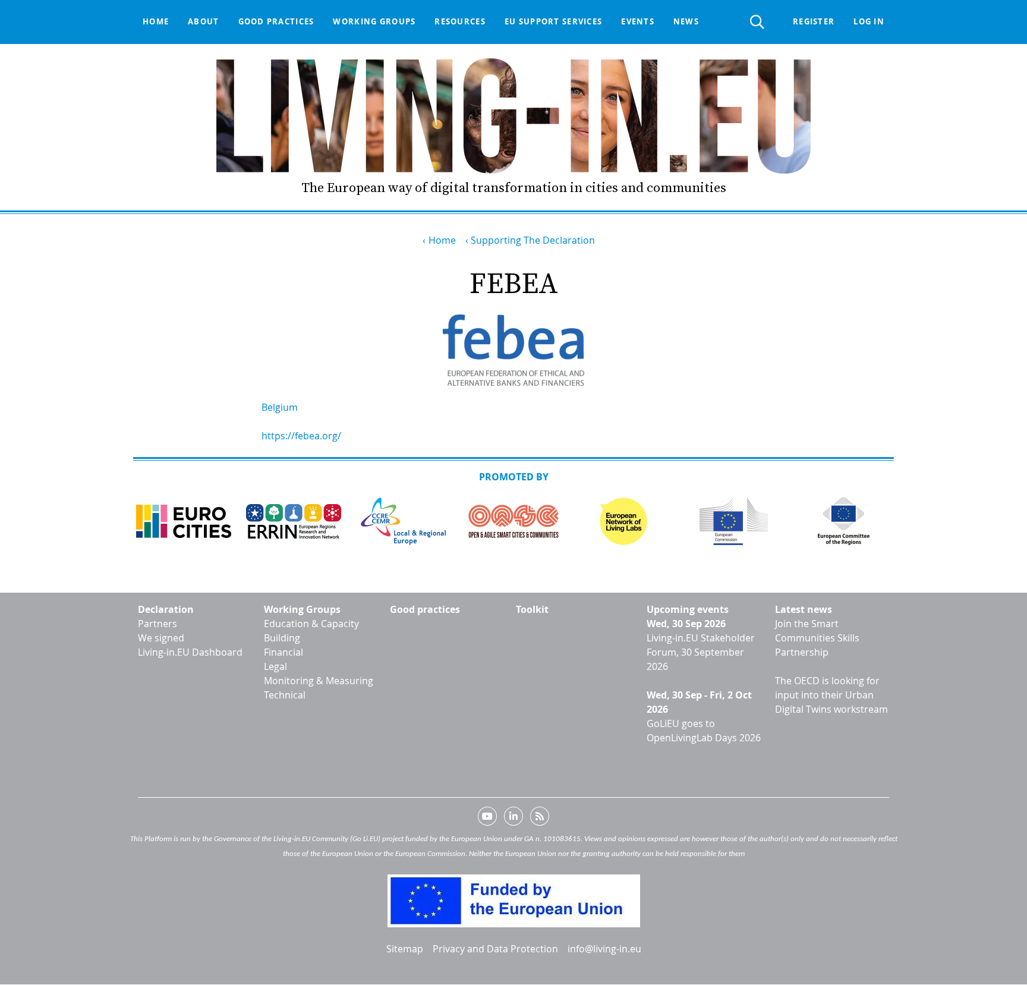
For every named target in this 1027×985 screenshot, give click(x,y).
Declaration (166, 609)
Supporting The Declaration (533, 240)
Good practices (276, 21)
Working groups (374, 21)
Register (813, 21)
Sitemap (404, 948)
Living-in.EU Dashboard (190, 652)
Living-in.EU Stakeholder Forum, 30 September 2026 (701, 652)
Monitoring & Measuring (318, 680)
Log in (868, 21)
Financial (283, 652)
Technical (284, 694)
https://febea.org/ (301, 435)
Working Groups (302, 609)
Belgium (280, 407)
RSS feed (540, 818)
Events (637, 21)
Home (156, 21)
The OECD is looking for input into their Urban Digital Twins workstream (831, 695)
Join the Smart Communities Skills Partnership (817, 638)
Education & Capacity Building (311, 630)
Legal (275, 666)
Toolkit (532, 609)
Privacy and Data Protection (495, 948)
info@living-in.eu (604, 948)
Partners (157, 623)
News (686, 21)
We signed (161, 637)
